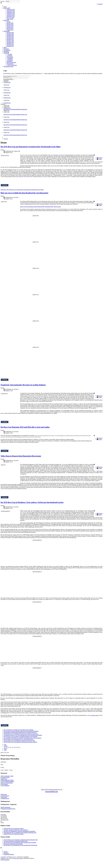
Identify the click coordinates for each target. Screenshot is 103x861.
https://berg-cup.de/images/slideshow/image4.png (15, 124)
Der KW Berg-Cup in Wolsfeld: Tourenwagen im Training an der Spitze (21, 734)
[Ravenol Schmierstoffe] (7, 782)
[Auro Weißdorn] (5, 785)
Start (5, 744)
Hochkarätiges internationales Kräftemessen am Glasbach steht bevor (20, 732)
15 (16, 747)
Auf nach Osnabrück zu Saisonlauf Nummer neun (15, 841)
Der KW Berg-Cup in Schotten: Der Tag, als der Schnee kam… (19, 739)
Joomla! (2, 858)
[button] (94, 155)
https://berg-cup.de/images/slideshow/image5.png (15, 129)
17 (19, 747)
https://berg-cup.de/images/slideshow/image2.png (15, 135)
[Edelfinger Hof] (5, 798)
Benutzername (6, 76)
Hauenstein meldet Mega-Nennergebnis (13, 843)
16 (17, 747)
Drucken (100, 157)
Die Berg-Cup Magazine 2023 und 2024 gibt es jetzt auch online (25, 427)
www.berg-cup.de (94, 715)
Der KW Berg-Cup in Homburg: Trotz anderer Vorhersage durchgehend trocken (32, 502)
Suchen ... (3, 1)
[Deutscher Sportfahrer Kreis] (8, 808)
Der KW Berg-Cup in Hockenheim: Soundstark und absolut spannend (20, 742)
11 (8, 747)
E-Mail (100, 159)
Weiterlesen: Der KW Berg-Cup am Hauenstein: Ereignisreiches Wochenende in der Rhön (22, 189)
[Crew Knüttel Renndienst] (7, 781)
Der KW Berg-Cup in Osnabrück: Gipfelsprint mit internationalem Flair (21, 839)
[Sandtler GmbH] (5, 777)
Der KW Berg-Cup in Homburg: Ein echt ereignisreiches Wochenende (20, 845)
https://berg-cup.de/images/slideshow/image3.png (15, 119)
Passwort (5, 77)
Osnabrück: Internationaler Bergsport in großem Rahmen (23, 385)
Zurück (5, 746)
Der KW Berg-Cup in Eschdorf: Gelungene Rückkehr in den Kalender (20, 736)
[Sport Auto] (4, 778)
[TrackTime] (4, 797)
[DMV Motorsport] (5, 807)
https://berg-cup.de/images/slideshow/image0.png (15, 109)
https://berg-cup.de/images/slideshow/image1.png (15, 114)
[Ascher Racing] (5, 795)
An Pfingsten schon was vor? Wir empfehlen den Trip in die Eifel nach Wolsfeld (23, 735)
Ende (5, 750)
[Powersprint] (4, 784)
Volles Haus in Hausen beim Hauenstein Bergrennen (21, 456)
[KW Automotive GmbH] (7, 776)
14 (14, 747)
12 (10, 747)
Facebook (100, 4)
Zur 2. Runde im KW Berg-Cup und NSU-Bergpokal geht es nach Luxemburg (22, 738)
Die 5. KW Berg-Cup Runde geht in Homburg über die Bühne (18, 729)
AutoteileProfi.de (51, 791)
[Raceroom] (4, 794)
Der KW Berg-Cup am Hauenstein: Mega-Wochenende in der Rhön (20, 842)
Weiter (5, 748)
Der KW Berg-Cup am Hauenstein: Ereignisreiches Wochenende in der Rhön (30, 147)
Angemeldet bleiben (8, 79)
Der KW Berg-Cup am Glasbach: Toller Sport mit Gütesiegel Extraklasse (21, 731)
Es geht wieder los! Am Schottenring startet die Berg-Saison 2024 (19, 740)
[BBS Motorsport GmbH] (7, 780)
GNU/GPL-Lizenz (17, 858)
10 (7, 747)
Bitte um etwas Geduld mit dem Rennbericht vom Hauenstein (24, 193)
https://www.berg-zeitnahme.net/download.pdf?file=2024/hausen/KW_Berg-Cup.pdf (40, 206)
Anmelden (6, 80)
